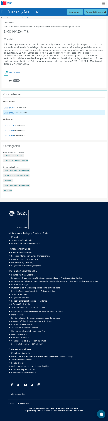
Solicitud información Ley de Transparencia (30, 256)
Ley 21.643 (8, 180)
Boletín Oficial (17, 363)
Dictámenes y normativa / (15, 18)
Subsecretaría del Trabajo (22, 240)
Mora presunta (17, 314)
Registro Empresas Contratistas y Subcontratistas (33, 291)
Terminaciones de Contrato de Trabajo (28, 307)
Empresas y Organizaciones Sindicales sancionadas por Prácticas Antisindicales (46, 278)
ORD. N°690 (9, 130)
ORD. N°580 (9, 135)
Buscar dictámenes (94, 12)
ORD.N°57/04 (10, 107)
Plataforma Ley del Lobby (22, 262)
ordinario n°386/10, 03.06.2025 (16, 160)
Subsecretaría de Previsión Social (26, 243)
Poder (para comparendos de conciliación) (29, 366)
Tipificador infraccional (21, 359)
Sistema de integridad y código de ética (28, 331)
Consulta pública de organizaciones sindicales (31, 321)
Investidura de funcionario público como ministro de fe (35, 287)
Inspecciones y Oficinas (34, 410)
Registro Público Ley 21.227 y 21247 (27, 344)
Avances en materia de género (24, 327)
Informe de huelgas (20, 284)
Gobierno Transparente (21, 252)
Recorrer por (74, 12)
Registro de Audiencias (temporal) (26, 265)
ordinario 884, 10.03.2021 (13, 155)
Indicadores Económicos (22, 324)
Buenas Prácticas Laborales (23, 275)
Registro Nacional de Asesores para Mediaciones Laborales (37, 311)
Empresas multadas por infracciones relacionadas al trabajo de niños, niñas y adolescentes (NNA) (54, 281)
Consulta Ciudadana (20, 337)
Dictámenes (31, 18)
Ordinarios (8, 119)
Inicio (3, 18)
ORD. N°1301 (9, 125)
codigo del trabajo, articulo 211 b (16, 170)
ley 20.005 (8, 190)
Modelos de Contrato (20, 353)
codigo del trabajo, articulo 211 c (16, 185)
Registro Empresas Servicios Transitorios (29, 301)
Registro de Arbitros (20, 297)
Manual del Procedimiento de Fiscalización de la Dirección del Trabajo (42, 356)
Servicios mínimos (19, 294)
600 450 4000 (35, 408)
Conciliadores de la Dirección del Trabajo (29, 341)
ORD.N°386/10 (15, 72)
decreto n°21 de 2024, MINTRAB (16, 175)
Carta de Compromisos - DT (23, 369)
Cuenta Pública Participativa (23, 372)
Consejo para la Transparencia (24, 259)
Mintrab (14, 237)
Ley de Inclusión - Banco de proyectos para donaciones (35, 318)
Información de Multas (21, 304)
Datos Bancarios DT (19, 334)
